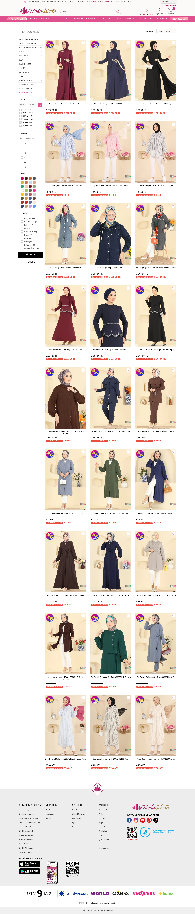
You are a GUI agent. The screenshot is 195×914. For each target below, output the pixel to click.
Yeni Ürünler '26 (105, 810)
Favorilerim (76, 818)
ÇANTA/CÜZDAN (146, 19)
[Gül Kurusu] (31, 195)
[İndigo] (31, 199)
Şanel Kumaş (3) (30, 222)
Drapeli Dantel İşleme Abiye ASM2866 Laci (110, 104)
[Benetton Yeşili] (23, 187)
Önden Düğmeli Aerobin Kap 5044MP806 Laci (155, 513)
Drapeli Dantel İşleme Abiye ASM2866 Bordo (66, 104)
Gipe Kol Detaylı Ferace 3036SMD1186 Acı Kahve (65, 595)
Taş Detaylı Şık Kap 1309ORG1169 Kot (111, 268)
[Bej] (35, 183)
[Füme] (31, 191)
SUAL (21, 76)
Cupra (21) (28, 238)
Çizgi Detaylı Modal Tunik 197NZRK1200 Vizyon (156, 759)
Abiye (101, 823)
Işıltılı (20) (28, 242)
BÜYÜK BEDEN (106, 19)
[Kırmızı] (27, 203)
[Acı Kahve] (27, 179)
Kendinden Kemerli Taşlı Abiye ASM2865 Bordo (65, 350)
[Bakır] (27, 183)
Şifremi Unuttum (78, 814)
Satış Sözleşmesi (26, 840)
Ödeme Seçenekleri (26, 814)
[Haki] (23, 199)
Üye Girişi (76, 827)
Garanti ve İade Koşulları (28, 818)
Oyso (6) (27, 228)
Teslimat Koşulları (26, 827)
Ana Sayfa (50, 810)
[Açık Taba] (31, 179)
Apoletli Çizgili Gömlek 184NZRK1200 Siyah (156, 186)
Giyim (101, 814)
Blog (100, 844)
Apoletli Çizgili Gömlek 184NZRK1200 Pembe (110, 186)
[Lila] (31, 207)
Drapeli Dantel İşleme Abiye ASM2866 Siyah (156, 104)
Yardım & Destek (25, 852)
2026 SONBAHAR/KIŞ (28, 39)
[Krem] (35, 203)
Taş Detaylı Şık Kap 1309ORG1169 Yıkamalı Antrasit (155, 268)
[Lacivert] (23, 207)
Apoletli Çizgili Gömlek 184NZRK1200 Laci (65, 186)
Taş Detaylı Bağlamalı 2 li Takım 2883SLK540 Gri (156, 677)
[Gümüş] (35, 195)
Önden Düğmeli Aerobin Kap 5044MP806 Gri (66, 513)
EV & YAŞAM (162, 19)
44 (25, 162)
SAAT (119, 19)
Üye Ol (75, 823)
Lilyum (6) (28, 235)
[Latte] (27, 207)
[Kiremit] (23, 203)
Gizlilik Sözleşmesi (26, 848)
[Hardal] (27, 199)
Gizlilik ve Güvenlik (26, 831)
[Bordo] (31, 187)
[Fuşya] (35, 191)
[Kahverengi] (35, 199)
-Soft (84, 911)
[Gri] (27, 195)
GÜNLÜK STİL (90, 19)
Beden (24, 133)
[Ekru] (23, 191)
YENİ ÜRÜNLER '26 (18, 19)
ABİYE (65, 19)
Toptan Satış (24, 810)
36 (25, 144)
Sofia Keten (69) (30, 232)
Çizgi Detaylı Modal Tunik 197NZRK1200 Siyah (111, 759)
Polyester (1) (29, 225)
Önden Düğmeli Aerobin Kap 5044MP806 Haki (110, 513)
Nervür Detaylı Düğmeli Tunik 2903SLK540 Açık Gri (156, 595)
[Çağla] (35, 187)
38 (25, 148)
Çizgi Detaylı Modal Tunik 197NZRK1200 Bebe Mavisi (65, 759)
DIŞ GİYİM (76, 19)
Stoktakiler (150, 31)
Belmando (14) (29, 245)
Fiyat (23, 99)
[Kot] (31, 203)
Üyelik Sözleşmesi (26, 835)
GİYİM (56, 19)
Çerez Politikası (25, 844)
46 (25, 167)
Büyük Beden (104, 827)
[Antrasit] (35, 179)
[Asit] (23, 183)
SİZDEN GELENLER (178, 19)
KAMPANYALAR (26, 93)
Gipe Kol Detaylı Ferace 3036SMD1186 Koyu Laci (111, 595)
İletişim (48, 818)
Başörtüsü (103, 831)
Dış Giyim (103, 818)
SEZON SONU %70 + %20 (39, 19)
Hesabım (75, 810)
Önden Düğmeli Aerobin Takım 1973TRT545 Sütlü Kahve (66, 432)
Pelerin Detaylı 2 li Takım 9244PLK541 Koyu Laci (111, 431)
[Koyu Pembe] (23, 179)
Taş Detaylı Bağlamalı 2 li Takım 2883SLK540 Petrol (111, 677)
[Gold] (23, 195)
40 (25, 153)
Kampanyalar (104, 848)
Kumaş (24, 214)
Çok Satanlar (104, 840)
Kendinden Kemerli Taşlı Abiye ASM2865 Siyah (156, 350)
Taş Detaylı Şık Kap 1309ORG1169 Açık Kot (66, 268)
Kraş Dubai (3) (29, 219)
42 (25, 158)
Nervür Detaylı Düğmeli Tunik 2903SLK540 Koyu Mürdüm (65, 678)
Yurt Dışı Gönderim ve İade (29, 823)
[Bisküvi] (27, 187)
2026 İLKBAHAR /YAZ (28, 43)
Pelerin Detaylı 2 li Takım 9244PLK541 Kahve (156, 431)
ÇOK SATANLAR (26, 89)
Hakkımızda (50, 814)
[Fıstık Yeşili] (27, 191)
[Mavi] (35, 207)
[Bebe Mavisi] (31, 183)
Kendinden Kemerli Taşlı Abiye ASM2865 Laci (110, 350)
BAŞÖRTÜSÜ (130, 19)
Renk (23, 173)
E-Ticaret (89, 911)
